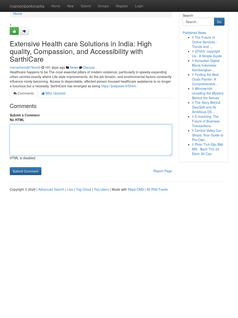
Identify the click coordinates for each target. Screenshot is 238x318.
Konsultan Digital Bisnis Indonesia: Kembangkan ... (205, 65)
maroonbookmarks (27, 6)
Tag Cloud (83, 189)
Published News (194, 32)
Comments (25, 93)
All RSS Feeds (157, 189)
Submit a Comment (25, 115)
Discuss (89, 67)
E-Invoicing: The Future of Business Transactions (206, 121)
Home (55, 5)
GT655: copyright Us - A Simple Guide (207, 53)
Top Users (101, 189)
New (70, 5)
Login (139, 5)
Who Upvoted (55, 93)
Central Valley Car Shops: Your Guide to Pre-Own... (207, 135)
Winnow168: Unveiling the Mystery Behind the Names (208, 93)
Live (70, 189)
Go (219, 21)
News (74, 67)
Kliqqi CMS (136, 189)
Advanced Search (51, 189)
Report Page (162, 171)
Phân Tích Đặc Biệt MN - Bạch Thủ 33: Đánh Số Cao (207, 149)
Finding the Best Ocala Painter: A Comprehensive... (205, 79)
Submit (86, 5)
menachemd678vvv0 (25, 67)
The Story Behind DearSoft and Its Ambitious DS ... (206, 107)
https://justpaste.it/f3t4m (118, 86)
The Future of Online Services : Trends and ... (204, 42)
